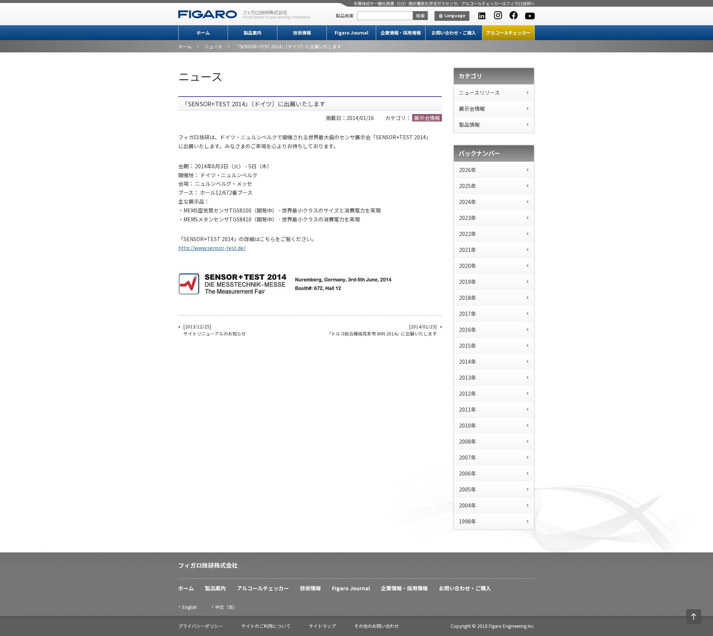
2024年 (467, 201)
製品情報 (469, 124)
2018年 (467, 297)
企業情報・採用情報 (401, 32)
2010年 (467, 425)
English (189, 607)
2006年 (467, 473)
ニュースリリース (479, 92)
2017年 (467, 313)
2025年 (467, 185)
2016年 (467, 329)
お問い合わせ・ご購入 (454, 32)
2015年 (467, 345)
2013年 (467, 377)
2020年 (467, 265)
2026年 (467, 169)
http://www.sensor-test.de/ (211, 248)
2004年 (467, 505)
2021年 (467, 249)
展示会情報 (472, 108)
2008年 (467, 441)
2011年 (467, 409)
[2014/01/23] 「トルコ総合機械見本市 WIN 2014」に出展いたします (382, 330)
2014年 (467, 361)
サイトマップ (322, 626)
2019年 (467, 281)
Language (455, 15)
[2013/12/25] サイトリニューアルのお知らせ (214, 330)
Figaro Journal (351, 32)
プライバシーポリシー (200, 626)
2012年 (467, 393)
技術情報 (302, 32)
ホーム (203, 32)
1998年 (467, 521)
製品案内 (252, 32)
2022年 (467, 233)
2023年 (467, 217)
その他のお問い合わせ (376, 626)
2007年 (467, 457)
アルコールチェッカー (508, 32)
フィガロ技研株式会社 (208, 565)
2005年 (467, 489)
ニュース (213, 46)
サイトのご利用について (265, 626)
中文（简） (226, 607)
